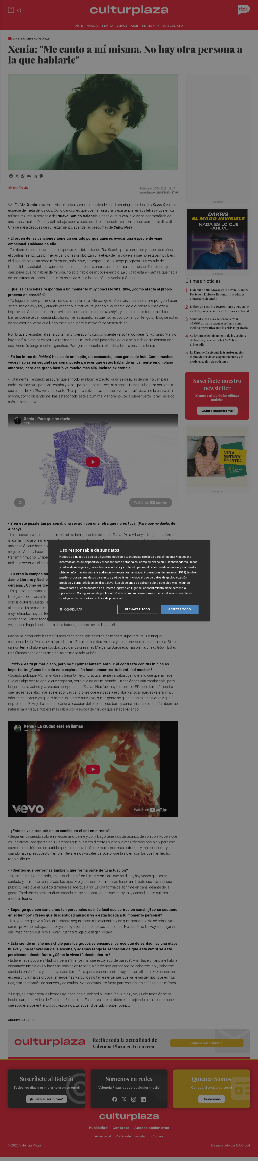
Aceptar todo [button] (179, 609)
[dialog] (129, 580)
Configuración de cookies (76, 598)
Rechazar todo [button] (137, 609)
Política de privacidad (109, 598)
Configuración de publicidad (95, 593)
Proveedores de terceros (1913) (165, 572)
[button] (70, 609)
